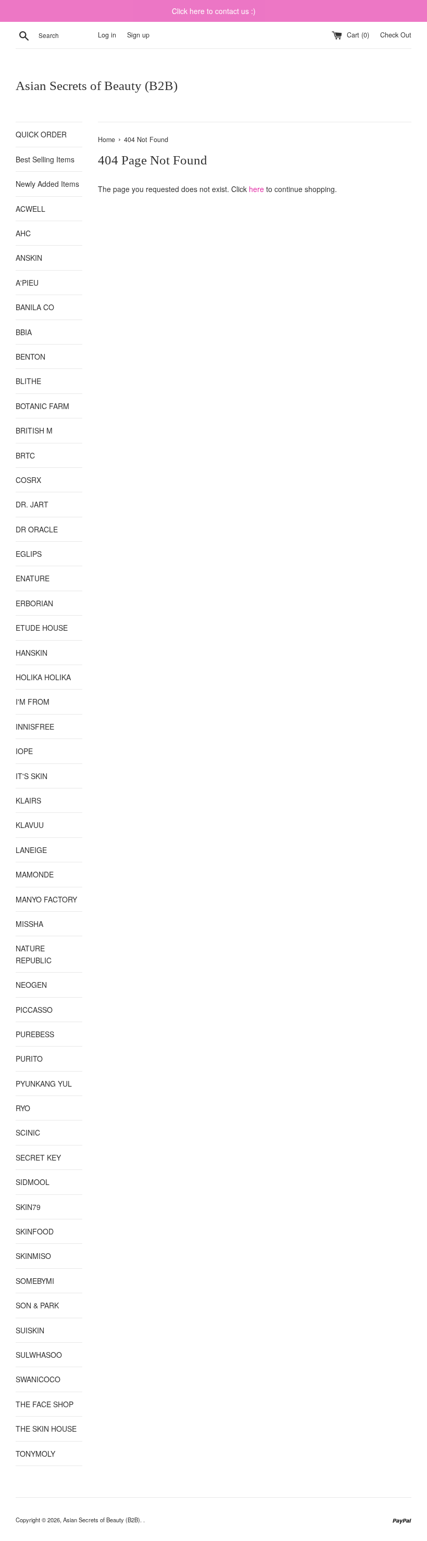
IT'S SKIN (31, 776)
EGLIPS (29, 554)
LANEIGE (31, 850)
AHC (23, 233)
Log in (107, 35)
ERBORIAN (34, 603)
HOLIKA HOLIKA (43, 677)
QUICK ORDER (41, 134)
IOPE (24, 751)
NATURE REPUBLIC (34, 954)
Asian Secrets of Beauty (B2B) (97, 86)
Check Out (395, 35)
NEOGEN (31, 984)
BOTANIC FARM (42, 406)
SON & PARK (37, 1305)
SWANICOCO (38, 1379)
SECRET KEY (38, 1157)
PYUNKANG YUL (44, 1083)
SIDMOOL (32, 1182)
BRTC (25, 455)
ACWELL (30, 208)
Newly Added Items (47, 184)
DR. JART (32, 504)
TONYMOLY (35, 1453)
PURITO (29, 1058)
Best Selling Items (45, 159)
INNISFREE (35, 726)
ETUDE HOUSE (42, 627)
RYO (23, 1108)
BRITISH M (34, 430)
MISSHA (29, 924)
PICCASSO (34, 1009)
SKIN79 (28, 1207)
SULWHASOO (39, 1354)
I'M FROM (32, 701)
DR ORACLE (37, 529)
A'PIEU (27, 282)
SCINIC (28, 1132)
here (256, 189)
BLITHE (28, 381)
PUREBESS (35, 1034)
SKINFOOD (35, 1231)
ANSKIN (29, 257)
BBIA (24, 332)
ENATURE (32, 578)
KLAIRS (28, 800)
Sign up (138, 35)
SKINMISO (33, 1256)
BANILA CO (35, 307)
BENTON (30, 356)
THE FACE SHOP (44, 1404)
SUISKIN (30, 1330)
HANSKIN (31, 652)
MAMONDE (35, 874)
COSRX (28, 480)
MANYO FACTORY (46, 899)
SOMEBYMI (35, 1281)
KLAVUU (30, 825)
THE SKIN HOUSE (46, 1428)
